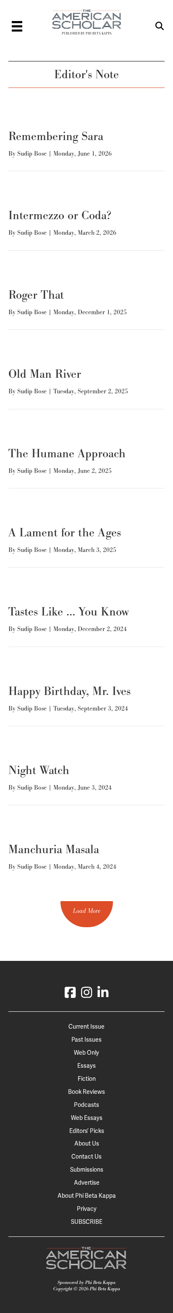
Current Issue (86, 1026)
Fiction (87, 1078)
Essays (86, 1065)
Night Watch (38, 770)
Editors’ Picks (86, 1131)
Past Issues (86, 1039)
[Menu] (17, 26)
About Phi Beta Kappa (87, 1195)
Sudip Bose (32, 153)
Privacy (87, 1208)
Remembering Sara (55, 136)
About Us (86, 1143)
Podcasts (86, 1105)
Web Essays (86, 1118)
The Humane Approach (67, 453)
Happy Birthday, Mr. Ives (69, 691)
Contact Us (86, 1156)
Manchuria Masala (53, 849)
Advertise (87, 1182)
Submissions (86, 1169)
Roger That (36, 294)
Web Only (86, 1052)
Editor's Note (86, 74)
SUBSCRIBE (86, 1221)
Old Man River (44, 373)
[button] (86, 914)
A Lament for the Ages (64, 532)
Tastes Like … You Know (68, 611)
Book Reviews (86, 1091)
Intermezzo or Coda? (59, 215)
